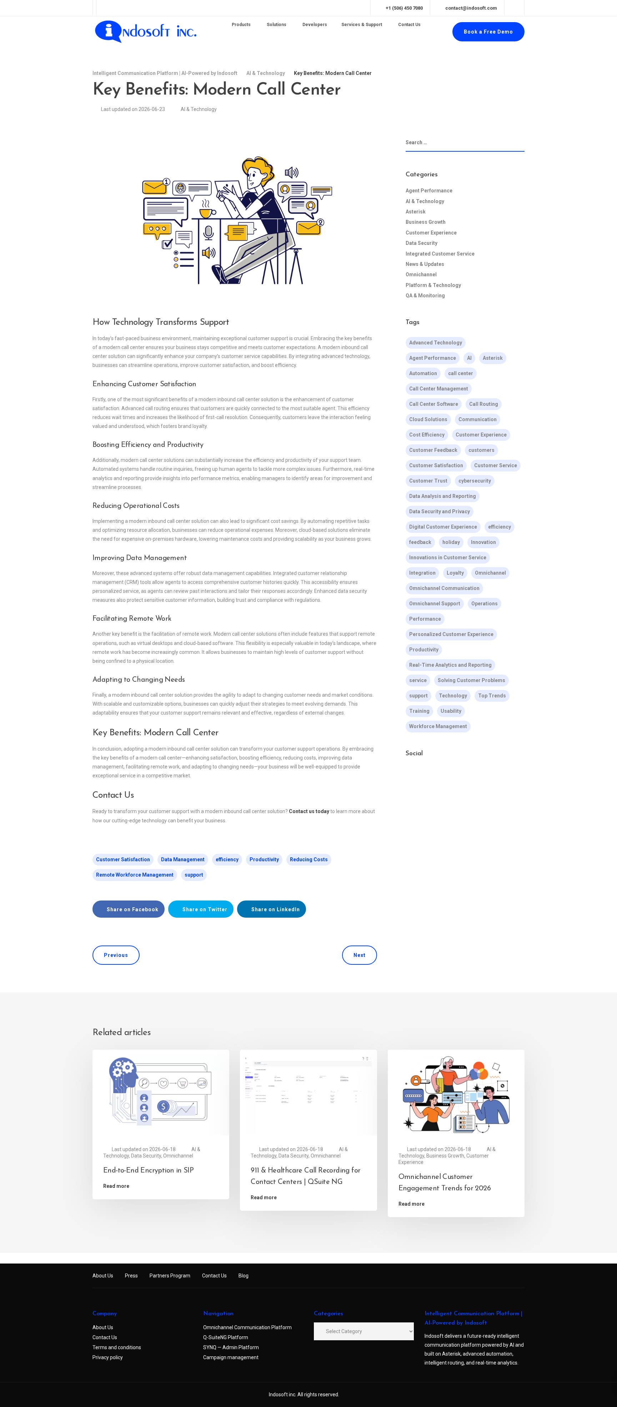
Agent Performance (429, 190)
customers (481, 450)
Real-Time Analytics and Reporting (450, 665)
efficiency (227, 859)
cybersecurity (474, 481)
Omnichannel (421, 274)
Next (359, 955)
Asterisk (416, 212)
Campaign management (231, 1357)
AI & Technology (199, 109)
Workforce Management (438, 726)
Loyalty (455, 573)
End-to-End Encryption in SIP (148, 1170)
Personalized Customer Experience (451, 634)
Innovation (483, 542)
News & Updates (425, 264)
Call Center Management (438, 389)
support (194, 875)
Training (419, 711)
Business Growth (426, 222)
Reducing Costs (309, 859)
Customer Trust (428, 481)
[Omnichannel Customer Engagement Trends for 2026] (456, 1094)
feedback (420, 542)
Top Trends (492, 696)
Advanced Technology (435, 343)
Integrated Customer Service (440, 254)
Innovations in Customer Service (447, 557)
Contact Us (214, 1276)
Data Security (421, 243)
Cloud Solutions (428, 419)
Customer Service (495, 465)
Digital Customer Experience (443, 527)
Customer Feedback (433, 450)
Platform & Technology (433, 285)
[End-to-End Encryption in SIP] (161, 1094)
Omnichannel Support (434, 603)
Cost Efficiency (427, 435)
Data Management (183, 859)
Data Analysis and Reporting (442, 496)
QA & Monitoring (425, 295)
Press (131, 1276)
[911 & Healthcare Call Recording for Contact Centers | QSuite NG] (308, 1094)
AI (469, 358)
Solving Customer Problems (471, 680)
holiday (451, 542)
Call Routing (483, 404)
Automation (423, 373)
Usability (451, 711)
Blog (244, 1276)
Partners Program (170, 1276)
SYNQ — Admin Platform (231, 1347)
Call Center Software (433, 404)
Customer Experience (431, 233)
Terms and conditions (116, 1347)
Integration (422, 573)
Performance (425, 619)
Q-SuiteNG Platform (225, 1337)
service (418, 680)
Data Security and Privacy (439, 511)
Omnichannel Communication (444, 588)
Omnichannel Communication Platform (247, 1327)
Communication (477, 419)
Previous (116, 955)
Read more (116, 1186)
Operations (484, 603)
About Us (102, 1276)
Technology (453, 696)
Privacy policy (107, 1357)
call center (460, 373)
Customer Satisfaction (123, 859)
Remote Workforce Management (135, 875)
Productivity (264, 859)
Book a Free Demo (488, 32)
